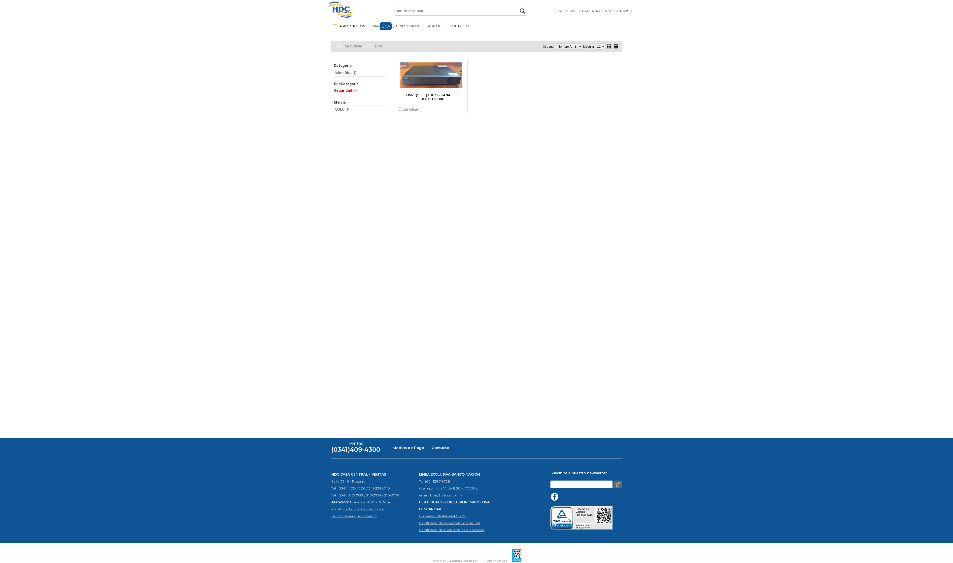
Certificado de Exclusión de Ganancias (451, 530)
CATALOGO (435, 26)
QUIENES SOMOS (405, 26)
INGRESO (566, 11)
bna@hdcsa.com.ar (447, 495)
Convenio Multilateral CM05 (442, 516)
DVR (378, 45)
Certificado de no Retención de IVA (449, 523)
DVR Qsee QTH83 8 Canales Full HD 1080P (431, 97)
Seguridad (353, 45)
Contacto (440, 447)
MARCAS (379, 26)
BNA (385, 26)
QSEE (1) (342, 109)
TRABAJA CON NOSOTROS (605, 11)
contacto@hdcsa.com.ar (363, 509)
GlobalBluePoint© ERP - (457, 561)
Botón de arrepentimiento (354, 516)
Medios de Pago (408, 447)
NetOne (495, 561)
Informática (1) (345, 73)
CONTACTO (459, 26)
